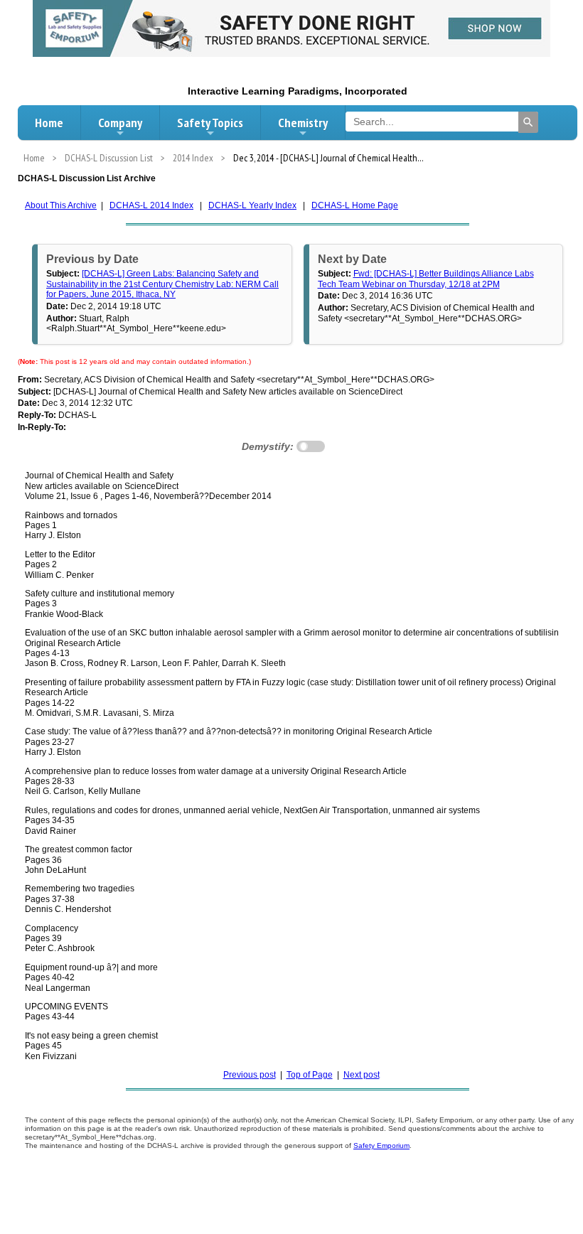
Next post (361, 1075)
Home (49, 122)
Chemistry (303, 122)
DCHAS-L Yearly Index (252, 205)
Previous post (249, 1075)
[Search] (528, 122)
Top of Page (310, 1075)
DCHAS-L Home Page (354, 205)
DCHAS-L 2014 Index (151, 205)
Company (120, 122)
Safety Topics (210, 122)
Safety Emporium (381, 1145)
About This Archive (61, 205)
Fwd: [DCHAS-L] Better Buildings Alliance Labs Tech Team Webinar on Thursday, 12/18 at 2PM (426, 279)
